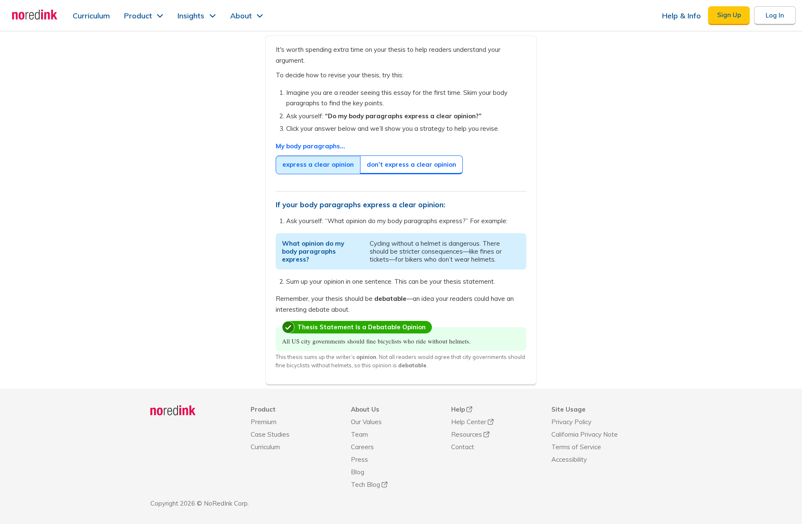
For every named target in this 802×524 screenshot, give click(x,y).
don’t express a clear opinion (411, 164)
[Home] (173, 410)
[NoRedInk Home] (34, 14)
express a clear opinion (318, 164)
